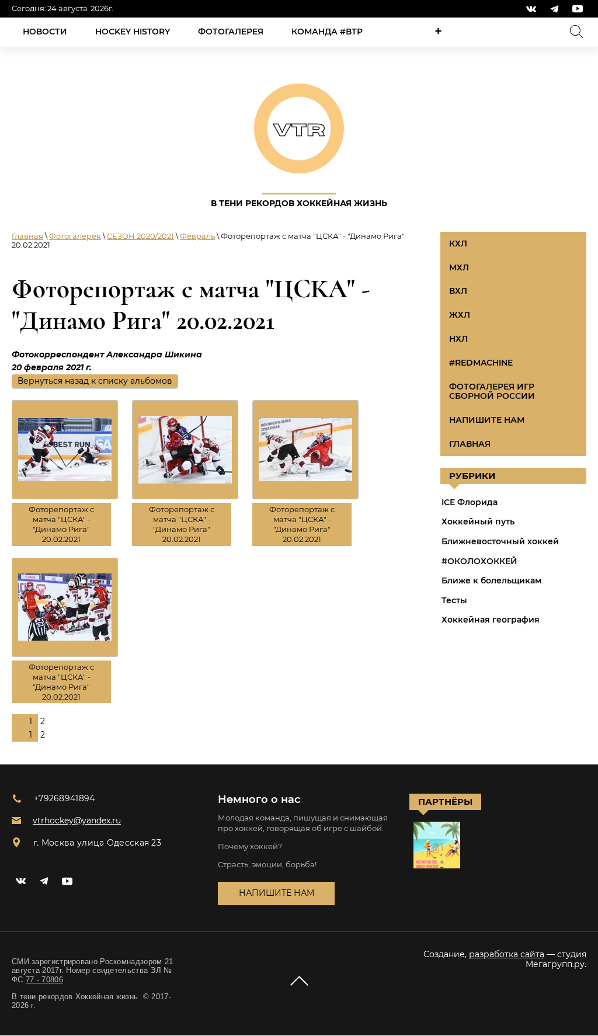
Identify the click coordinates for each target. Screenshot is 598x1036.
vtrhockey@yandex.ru (77, 820)
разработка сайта (506, 954)
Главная (27, 236)
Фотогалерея (75, 236)
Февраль (197, 236)
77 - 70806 (44, 979)
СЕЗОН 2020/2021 (140, 236)
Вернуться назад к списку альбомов (95, 381)
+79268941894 (64, 798)
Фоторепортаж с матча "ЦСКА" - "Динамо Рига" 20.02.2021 (61, 524)
